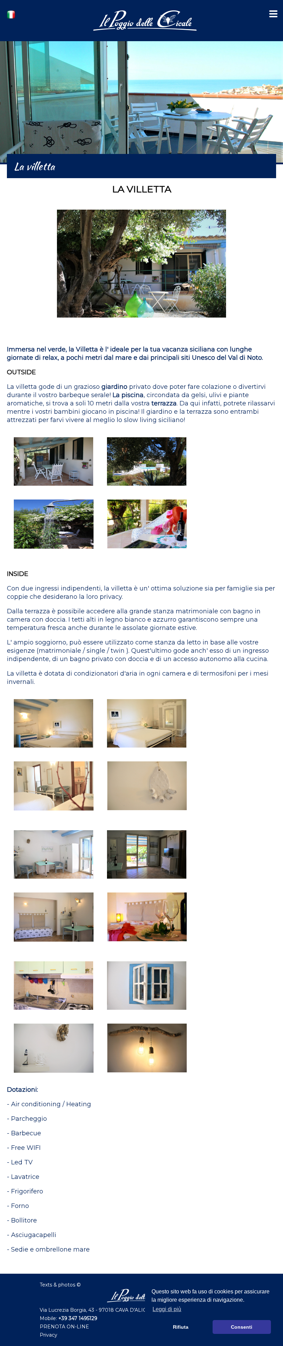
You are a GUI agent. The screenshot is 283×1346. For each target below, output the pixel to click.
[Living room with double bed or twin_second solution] (147, 946)
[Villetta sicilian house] (141, 322)
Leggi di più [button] (167, 1309)
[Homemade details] (147, 1077)
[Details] (147, 815)
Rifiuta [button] (180, 1327)
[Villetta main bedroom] (146, 752)
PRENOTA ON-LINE (64, 1327)
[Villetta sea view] (147, 553)
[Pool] (146, 490)
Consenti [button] (241, 1327)
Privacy (48, 1335)
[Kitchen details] (146, 1014)
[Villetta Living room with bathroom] (146, 883)
